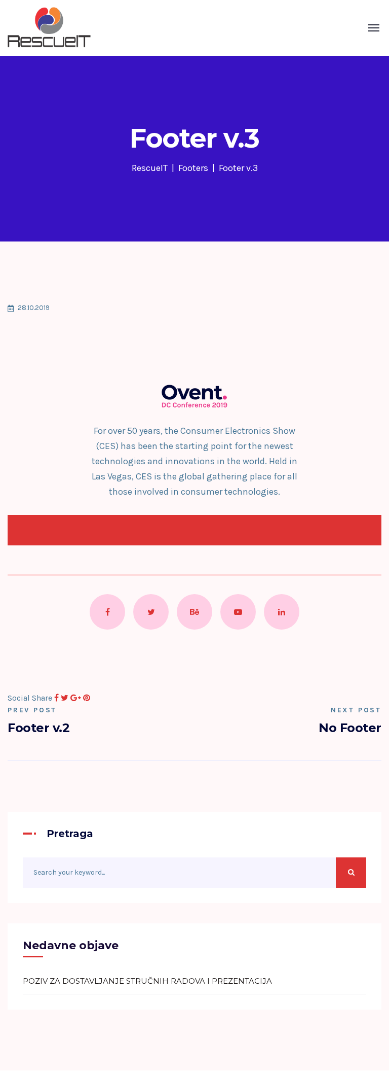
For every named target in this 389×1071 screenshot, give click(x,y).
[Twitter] (64, 698)
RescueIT (150, 168)
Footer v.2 (38, 727)
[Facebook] (56, 698)
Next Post (356, 710)
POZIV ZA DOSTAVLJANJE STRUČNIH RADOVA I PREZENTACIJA (147, 981)
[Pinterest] (86, 698)
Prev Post (32, 710)
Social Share (30, 698)
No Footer (350, 727)
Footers (193, 168)
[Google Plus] (75, 698)
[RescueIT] (49, 27)
